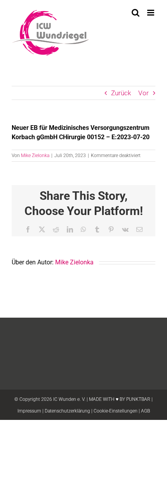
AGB (145, 411)
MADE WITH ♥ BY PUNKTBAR (119, 399)
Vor (143, 93)
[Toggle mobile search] (135, 13)
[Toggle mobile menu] (151, 13)
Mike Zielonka (35, 155)
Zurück (121, 93)
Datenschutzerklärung (67, 411)
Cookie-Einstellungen (115, 411)
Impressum (29, 411)
